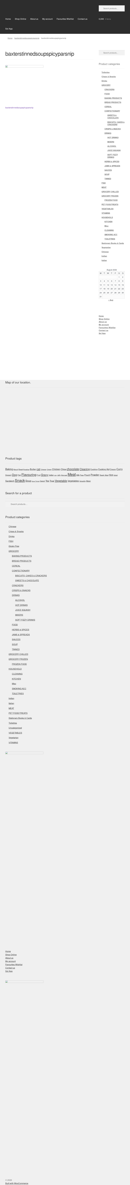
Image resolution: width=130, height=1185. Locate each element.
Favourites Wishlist (65, 18)
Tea (47, 480)
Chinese (105, 251)
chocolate (73, 469)
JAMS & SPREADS (112, 166)
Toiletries (106, 72)
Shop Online (20, 18)
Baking (9, 469)
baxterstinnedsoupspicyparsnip (26, 38)
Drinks (104, 81)
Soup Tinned (35, 481)
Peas (82, 475)
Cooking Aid (103, 469)
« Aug (110, 300)
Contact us (82, 18)
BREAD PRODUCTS (112, 102)
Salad (115, 475)
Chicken (56, 469)
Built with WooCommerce (16, 1183)
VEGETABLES (107, 208)
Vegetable (61, 481)
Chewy (49, 469)
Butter (33, 469)
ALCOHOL (111, 146)
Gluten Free (14, 546)
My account (47, 18)
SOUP (106, 174)
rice (111, 475)
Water (88, 481)
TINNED (107, 178)
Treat (52, 480)
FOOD (107, 93)
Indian (104, 256)
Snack (20, 480)
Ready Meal (104, 475)
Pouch (87, 474)
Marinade (64, 475)
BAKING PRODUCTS (113, 98)
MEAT (104, 187)
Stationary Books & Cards (113, 243)
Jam (55, 475)
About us (34, 18)
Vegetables (73, 480)
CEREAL (108, 106)
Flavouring (28, 474)
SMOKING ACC (110, 234)
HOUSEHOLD (107, 217)
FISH (104, 183)
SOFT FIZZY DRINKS (112, 155)
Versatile (82, 481)
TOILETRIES (109, 239)
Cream (113, 469)
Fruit (38, 475)
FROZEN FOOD (111, 200)
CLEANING (109, 230)
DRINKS (107, 133)
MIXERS (110, 142)
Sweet (42, 481)
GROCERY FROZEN (110, 196)
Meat (72, 474)
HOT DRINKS (112, 137)
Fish (19, 475)
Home (8, 18)
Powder (95, 475)
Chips (63, 469)
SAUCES (108, 170)
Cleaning (85, 469)
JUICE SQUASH (114, 150)
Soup (28, 481)
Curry (119, 469)
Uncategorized (15, 727)
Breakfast (26, 469)
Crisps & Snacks (109, 76)
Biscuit (15, 469)
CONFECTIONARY (112, 111)
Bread (21, 469)
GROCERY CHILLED (110, 191)
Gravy (44, 475)
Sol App (9, 28)
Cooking (94, 469)
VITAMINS (106, 213)
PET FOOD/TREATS (110, 204)
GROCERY (106, 85)
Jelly (59, 475)
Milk (77, 475)
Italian (104, 260)
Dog (14, 475)
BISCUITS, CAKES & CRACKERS (116, 123)
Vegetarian (106, 247)
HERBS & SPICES (111, 161)
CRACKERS (109, 89)
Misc (106, 226)
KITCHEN (108, 221)
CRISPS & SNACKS (112, 129)
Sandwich (9, 480)
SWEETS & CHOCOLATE (113, 116)
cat (38, 469)
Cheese (43, 469)
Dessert (8, 475)
